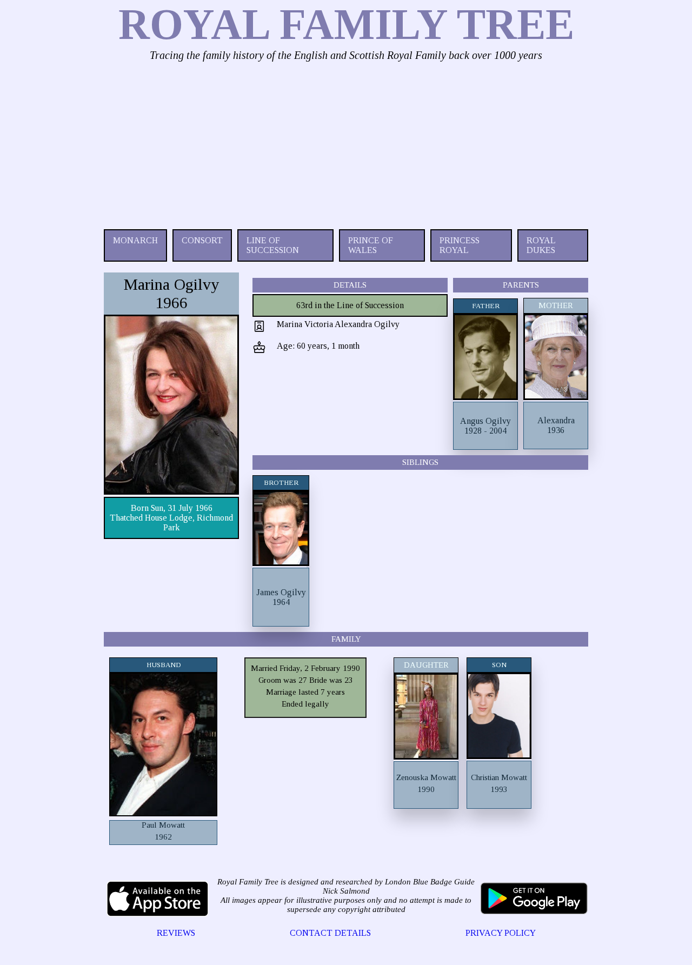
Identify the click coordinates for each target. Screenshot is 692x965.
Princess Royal (460, 245)
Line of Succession (273, 245)
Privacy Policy (500, 932)
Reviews (176, 932)
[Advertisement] (346, 142)
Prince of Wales (370, 245)
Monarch (135, 240)
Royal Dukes (541, 245)
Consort (202, 240)
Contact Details (330, 932)
